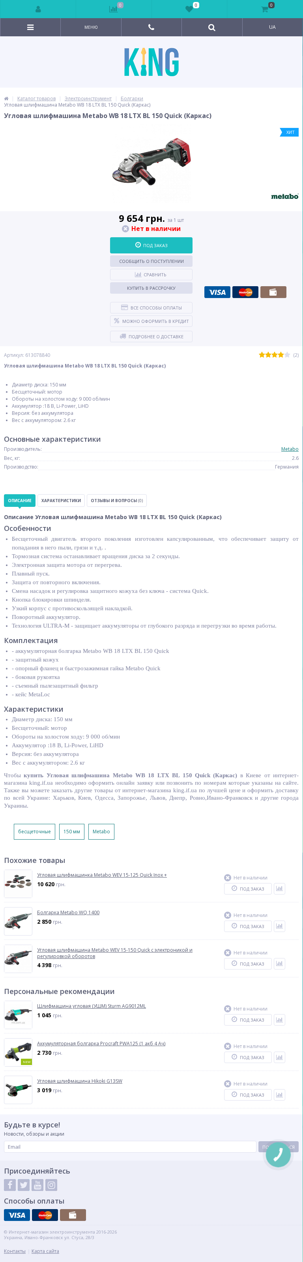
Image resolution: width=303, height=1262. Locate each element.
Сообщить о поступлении (151, 261)
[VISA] (217, 292)
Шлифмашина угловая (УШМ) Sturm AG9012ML (91, 1006)
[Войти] (38, 9)
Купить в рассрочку (151, 288)
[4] (281, 355)
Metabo (290, 449)
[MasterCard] (245, 292)
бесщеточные (34, 831)
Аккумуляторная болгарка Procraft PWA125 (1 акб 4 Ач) (101, 1044)
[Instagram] (51, 1185)
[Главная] (6, 98)
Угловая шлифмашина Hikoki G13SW (79, 1081)
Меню (91, 27)
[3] (274, 355)
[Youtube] (37, 1185)
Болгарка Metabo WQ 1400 (68, 912)
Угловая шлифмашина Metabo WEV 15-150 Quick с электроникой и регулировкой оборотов (115, 953)
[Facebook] (10, 1185)
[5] (287, 355)
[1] (262, 355)
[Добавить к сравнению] (279, 888)
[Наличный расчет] (273, 292)
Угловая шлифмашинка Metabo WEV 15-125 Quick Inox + (102, 875)
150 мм (72, 831)
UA (272, 27)
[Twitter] (24, 1185)
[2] (268, 355)
